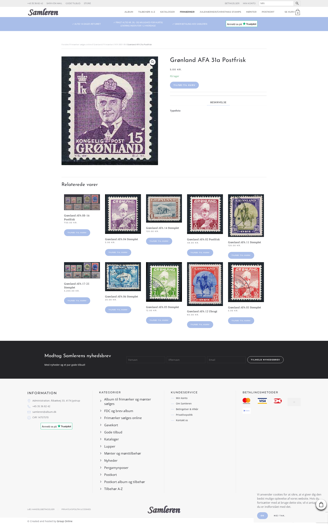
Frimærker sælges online (81, 44)
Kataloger (167, 11)
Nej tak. (279, 515)
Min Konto (249, 3)
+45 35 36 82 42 (35, 3)
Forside (65, 44)
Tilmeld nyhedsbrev (265, 360)
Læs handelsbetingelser (40, 509)
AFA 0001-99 (120, 44)
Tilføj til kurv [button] (77, 233)
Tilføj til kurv (184, 85)
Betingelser (232, 3)
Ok (262, 515)
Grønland (97, 44)
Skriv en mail (54, 3)
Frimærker (187, 11)
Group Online (64, 521)
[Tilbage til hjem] (43, 12)
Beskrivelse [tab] (218, 102)
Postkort (268, 11)
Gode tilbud (73, 3)
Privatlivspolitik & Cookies (76, 509)
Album (129, 11)
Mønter (251, 11)
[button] (152, 62)
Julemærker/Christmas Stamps (220, 11)
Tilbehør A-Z (146, 11)
